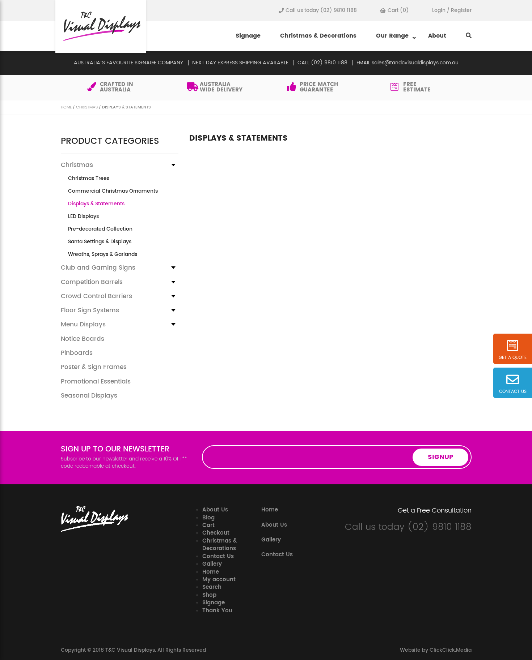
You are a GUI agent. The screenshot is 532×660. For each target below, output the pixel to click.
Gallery (212, 564)
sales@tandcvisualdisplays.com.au (415, 63)
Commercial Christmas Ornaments (113, 191)
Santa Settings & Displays (99, 241)
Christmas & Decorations (318, 35)
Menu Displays (83, 324)
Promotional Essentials (96, 381)
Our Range (392, 35)
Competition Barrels (92, 282)
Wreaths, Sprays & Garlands (102, 254)
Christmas (87, 107)
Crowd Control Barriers (96, 296)
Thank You (217, 610)
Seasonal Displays (89, 395)
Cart (208, 525)
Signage (248, 35)
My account (219, 579)
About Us (215, 509)
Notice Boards (82, 339)
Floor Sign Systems (90, 310)
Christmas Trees (88, 178)
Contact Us (218, 556)
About (437, 35)
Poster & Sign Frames (94, 367)
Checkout (215, 532)
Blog (208, 517)
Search (211, 587)
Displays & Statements (96, 203)
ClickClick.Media (451, 650)
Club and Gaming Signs (98, 267)
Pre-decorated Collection (100, 229)
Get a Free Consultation (435, 510)
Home (66, 107)
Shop (209, 595)
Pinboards (77, 353)
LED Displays (83, 216)
